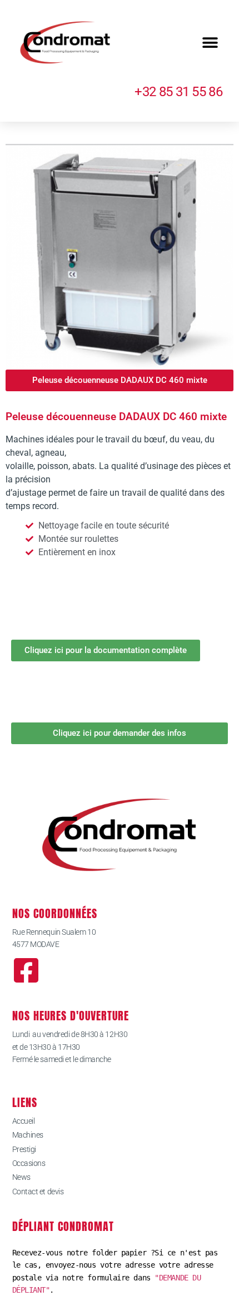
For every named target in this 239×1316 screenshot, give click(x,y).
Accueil (23, 1120)
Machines (27, 1134)
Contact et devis (38, 1191)
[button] (209, 42)
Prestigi (24, 1149)
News (21, 1177)
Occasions (29, 1163)
